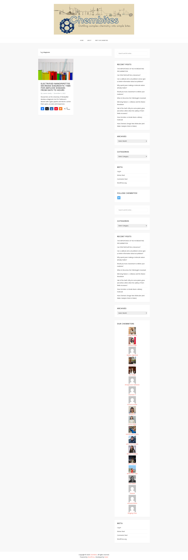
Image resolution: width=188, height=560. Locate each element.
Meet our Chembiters (101, 40)
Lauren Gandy (47, 93)
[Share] (42, 108)
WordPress (91, 557)
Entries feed (121, 175)
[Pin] (56, 108)
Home (81, 40)
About (89, 40)
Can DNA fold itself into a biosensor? (129, 75)
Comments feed (122, 179)
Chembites (93, 555)
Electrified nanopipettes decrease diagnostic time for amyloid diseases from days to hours (56, 86)
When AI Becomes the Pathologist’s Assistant (131, 98)
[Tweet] (47, 108)
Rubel (106, 557)
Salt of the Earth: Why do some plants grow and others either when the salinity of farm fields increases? (131, 110)
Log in (119, 171)
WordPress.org (122, 183)
